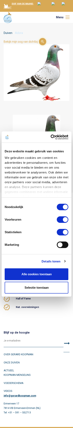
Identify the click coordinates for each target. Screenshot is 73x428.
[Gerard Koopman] (8, 17)
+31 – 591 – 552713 (19, 412)
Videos (8, 391)
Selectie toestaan (37, 287)
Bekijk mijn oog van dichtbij (21, 41)
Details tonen (51, 261)
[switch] (62, 219)
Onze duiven (12, 362)
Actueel (9, 370)
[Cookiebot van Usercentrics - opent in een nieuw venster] (51, 137)
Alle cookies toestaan (36, 274)
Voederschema (13, 383)
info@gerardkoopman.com (20, 395)
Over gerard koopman (18, 354)
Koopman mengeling (17, 375)
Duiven (8, 33)
